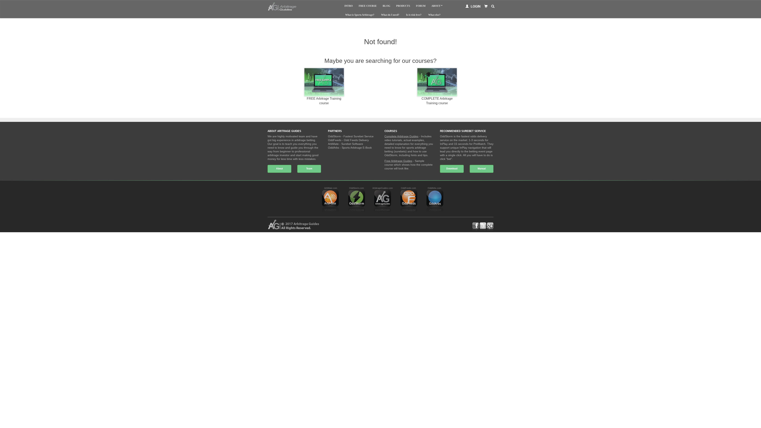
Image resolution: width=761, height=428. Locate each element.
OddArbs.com (434, 188)
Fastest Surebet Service (358, 136)
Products (403, 5)
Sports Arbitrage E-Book (357, 147)
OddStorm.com (356, 188)
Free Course (368, 5)
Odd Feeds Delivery (356, 140)
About (436, 5)
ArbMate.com (330, 188)
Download (451, 168)
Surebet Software (352, 143)
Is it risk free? (414, 14)
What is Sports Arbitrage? (359, 14)
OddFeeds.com (408, 188)
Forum (420, 5)
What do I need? (390, 14)
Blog (386, 5)
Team (309, 168)
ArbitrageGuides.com (382, 188)
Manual (482, 168)
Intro (348, 5)
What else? (434, 14)
